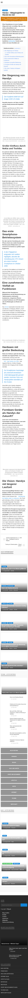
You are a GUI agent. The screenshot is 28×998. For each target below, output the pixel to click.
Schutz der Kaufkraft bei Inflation (11, 825)
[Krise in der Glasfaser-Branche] (14, 583)
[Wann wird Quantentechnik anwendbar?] (14, 660)
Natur (4, 835)
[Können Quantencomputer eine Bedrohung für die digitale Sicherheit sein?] (14, 641)
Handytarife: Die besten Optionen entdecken (17, 740)
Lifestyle (4, 603)
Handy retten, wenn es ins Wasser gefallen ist (14, 568)
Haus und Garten (7, 863)
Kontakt (4, 914)
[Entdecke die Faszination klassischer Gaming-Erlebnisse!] (14, 602)
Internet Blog (5, 976)
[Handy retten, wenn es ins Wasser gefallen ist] (14, 563)
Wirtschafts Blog (6, 992)
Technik (5, 10)
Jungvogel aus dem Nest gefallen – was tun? (13, 838)
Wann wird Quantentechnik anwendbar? (12, 665)
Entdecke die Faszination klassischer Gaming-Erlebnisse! (14, 606)
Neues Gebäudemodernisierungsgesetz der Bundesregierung (13, 866)
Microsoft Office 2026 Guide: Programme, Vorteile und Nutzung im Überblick (12, 625)
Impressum (5, 918)
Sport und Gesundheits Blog (9, 987)
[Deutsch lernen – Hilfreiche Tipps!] (14, 938)
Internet (7, 307)
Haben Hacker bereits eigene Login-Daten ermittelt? (18, 949)
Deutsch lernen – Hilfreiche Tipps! (10, 943)
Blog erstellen (5, 912)
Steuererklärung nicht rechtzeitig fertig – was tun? (13, 880)
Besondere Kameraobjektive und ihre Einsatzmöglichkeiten (18, 733)
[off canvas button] (2, 2)
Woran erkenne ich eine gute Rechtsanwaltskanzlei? (15, 956)
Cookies (4, 916)
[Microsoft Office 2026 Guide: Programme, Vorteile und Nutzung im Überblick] (14, 622)
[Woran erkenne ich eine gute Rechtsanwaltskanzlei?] (4, 957)
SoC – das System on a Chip (11, 361)
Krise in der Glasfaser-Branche (10, 588)
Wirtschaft (11, 585)
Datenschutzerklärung (8, 922)
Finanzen (5, 823)
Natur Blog (4, 981)
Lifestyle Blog (5, 979)
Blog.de (9, 909)
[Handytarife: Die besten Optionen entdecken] (5, 742)
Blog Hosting (4, 968)
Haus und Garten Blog (7, 973)
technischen (12, 41)
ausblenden (17, 48)
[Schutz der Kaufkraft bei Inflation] (14, 822)
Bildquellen (5, 920)
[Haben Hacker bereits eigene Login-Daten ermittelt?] (4, 950)
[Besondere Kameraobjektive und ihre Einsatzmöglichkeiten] (5, 735)
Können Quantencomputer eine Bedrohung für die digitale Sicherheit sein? (13, 645)
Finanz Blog (4, 971)
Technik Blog (4, 990)
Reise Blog (4, 984)
